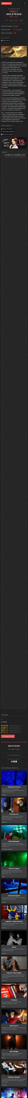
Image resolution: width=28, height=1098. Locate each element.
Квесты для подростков (8, 131)
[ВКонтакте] (12, 761)
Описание (11, 20)
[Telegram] (16, 761)
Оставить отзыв (8, 736)
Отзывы (21, 20)
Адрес (16, 20)
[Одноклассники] (14, 761)
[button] (25, 47)
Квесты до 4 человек (8, 134)
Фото (6, 20)
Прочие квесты (6, 40)
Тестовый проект (14, 9)
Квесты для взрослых (8, 128)
